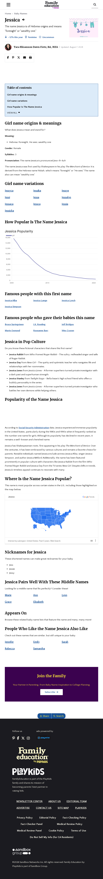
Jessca (37, 204)
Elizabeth (38, 601)
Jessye (65, 190)
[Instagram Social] (28, 738)
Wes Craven (68, 330)
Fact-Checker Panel (32, 824)
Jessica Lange (40, 300)
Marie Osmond (12, 330)
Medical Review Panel (29, 830)
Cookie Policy (56, 830)
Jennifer (9, 641)
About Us (54, 801)
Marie (8, 595)
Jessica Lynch (68, 300)
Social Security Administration (34, 427)
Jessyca (9, 190)
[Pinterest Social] (13, 738)
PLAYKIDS (81, 808)
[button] (23, 19)
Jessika (37, 190)
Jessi (7, 197)
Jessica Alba (11, 300)
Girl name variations (17, 101)
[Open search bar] (94, 4)
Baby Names (20, 13)
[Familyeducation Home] (32, 755)
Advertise (23, 808)
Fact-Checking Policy (74, 817)
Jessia (65, 204)
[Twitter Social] (23, 738)
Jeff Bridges (68, 324)
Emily (36, 641)
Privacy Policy (25, 817)
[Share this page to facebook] (8, 58)
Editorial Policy (47, 817)
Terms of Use (78, 830)
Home (8, 13)
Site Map (63, 808)
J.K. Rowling (39, 324)
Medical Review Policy (69, 824)
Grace (8, 601)
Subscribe (50, 692)
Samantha (39, 648)
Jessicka (9, 210)
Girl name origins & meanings (22, 94)
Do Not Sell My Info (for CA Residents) (51, 837)
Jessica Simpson (13, 306)
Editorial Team (77, 801)
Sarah (65, 641)
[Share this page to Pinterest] (13, 58)
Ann (35, 595)
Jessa (36, 197)
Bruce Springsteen (14, 324)
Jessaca (9, 204)
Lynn (64, 595)
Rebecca (10, 648)
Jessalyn (66, 197)
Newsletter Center (29, 801)
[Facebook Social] (18, 738)
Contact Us (43, 808)
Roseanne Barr (40, 330)
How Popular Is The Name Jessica (24, 107)
